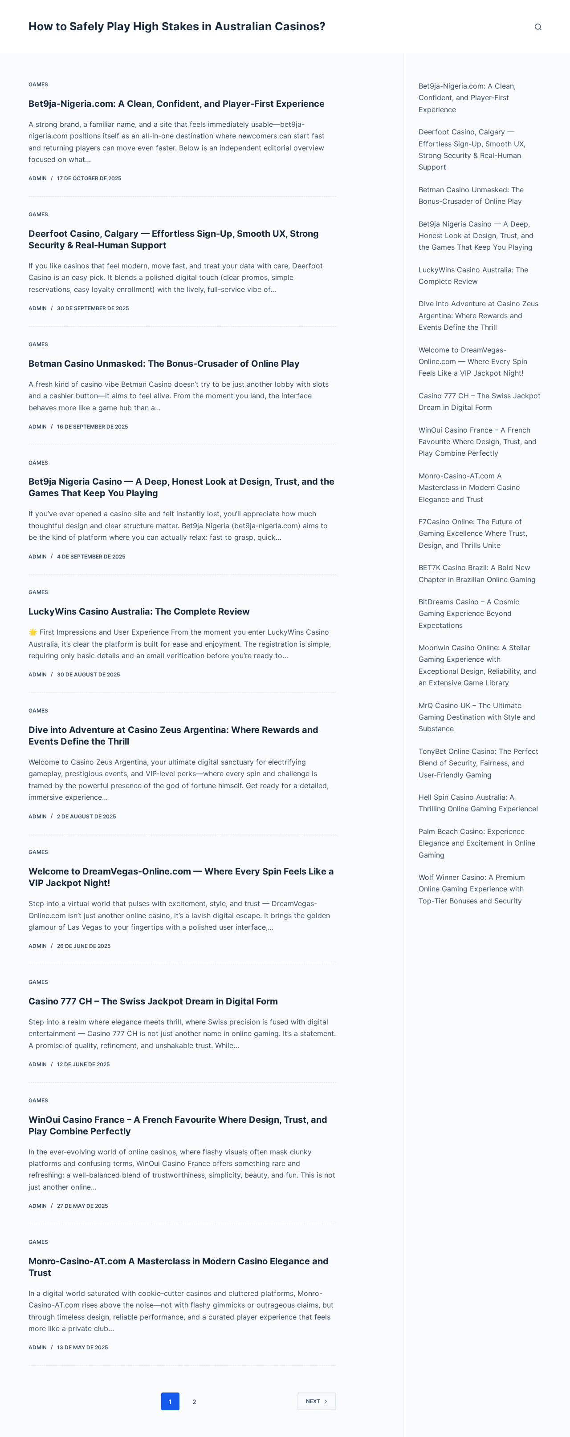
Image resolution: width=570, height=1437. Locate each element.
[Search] (538, 27)
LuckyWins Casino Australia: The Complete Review (139, 611)
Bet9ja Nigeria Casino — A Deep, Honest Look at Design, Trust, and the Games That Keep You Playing (476, 235)
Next (313, 1401)
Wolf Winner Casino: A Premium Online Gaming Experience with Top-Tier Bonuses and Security (472, 889)
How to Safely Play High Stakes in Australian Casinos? (177, 26)
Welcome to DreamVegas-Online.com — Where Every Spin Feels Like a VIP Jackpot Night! (473, 361)
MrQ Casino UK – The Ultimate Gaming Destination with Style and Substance (477, 717)
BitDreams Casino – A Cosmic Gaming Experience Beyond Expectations (469, 613)
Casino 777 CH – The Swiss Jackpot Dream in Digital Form (153, 1001)
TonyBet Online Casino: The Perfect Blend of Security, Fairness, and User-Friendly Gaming (478, 763)
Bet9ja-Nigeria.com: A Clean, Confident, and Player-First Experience (176, 103)
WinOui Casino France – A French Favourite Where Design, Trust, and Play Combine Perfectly (478, 441)
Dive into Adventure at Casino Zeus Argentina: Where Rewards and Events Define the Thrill (478, 315)
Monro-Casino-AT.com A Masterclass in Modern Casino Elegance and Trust (469, 487)
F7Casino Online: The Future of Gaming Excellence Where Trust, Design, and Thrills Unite (473, 533)
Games (38, 84)
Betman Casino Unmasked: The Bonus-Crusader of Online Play (164, 363)
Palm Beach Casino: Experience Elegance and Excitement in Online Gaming (477, 843)
